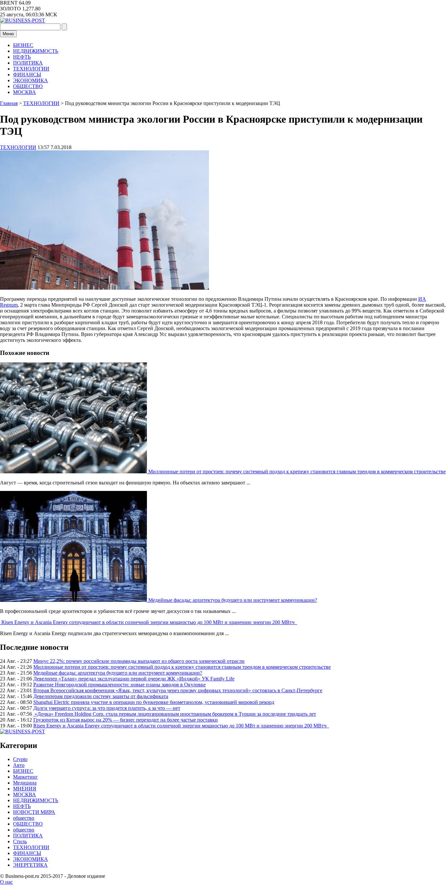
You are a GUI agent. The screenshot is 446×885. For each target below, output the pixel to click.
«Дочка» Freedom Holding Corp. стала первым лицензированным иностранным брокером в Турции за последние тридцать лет (174, 714)
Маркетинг (25, 777)
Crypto (20, 759)
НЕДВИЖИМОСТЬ (35, 51)
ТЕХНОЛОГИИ (31, 68)
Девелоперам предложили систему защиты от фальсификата (100, 696)
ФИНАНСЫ (27, 74)
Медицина (25, 783)
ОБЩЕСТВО (28, 86)
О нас (6, 882)
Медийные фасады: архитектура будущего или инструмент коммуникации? (232, 600)
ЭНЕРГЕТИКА (30, 865)
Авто (18, 765)
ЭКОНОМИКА (30, 80)
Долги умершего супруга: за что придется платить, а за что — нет (106, 708)
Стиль (20, 841)
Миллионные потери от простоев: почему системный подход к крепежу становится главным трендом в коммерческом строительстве (297, 471)
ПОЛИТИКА (28, 63)
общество (23, 818)
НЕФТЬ (22, 57)
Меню (8, 33)
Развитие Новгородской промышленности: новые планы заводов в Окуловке (119, 684)
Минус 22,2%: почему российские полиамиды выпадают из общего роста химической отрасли (139, 661)
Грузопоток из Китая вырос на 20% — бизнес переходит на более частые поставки (125, 720)
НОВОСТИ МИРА (34, 812)
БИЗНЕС (23, 45)
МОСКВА (24, 92)
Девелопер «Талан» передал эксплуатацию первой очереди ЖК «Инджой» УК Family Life (133, 678)
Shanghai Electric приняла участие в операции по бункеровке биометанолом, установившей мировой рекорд (153, 702)
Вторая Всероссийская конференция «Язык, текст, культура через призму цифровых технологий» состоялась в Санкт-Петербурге (177, 690)
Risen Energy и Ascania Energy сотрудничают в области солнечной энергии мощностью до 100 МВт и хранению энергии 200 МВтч (149, 622)
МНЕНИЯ (24, 788)
